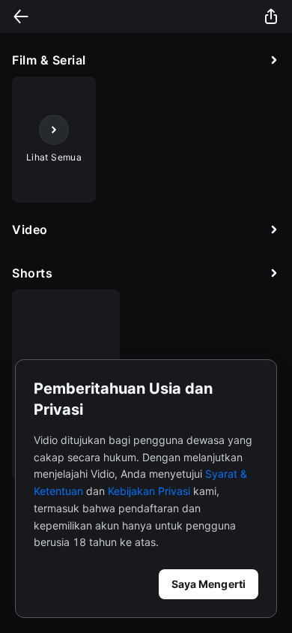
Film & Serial (49, 60)
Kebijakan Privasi (149, 490)
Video (30, 229)
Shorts (32, 273)
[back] (21, 17)
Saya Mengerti (208, 584)
